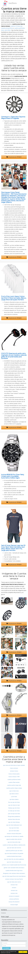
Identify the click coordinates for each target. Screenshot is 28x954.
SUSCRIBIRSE (6, 948)
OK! (23, 951)
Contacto (3, 913)
